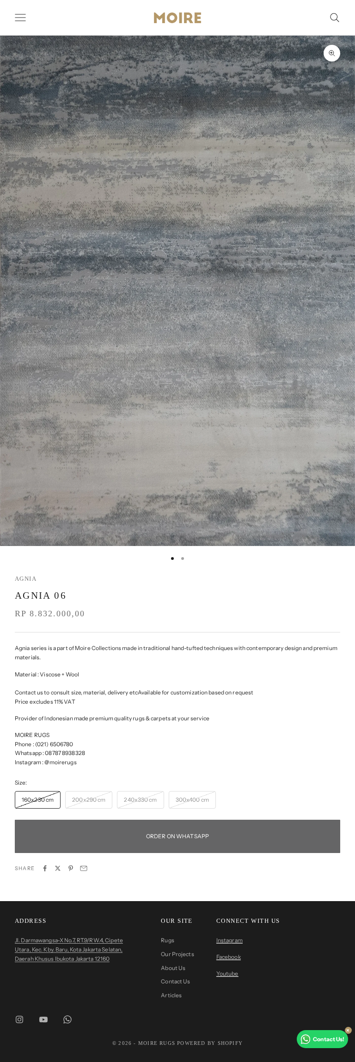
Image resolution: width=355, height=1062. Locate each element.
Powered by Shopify (210, 1043)
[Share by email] (83, 868)
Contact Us (175, 981)
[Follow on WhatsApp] (67, 1019)
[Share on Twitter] (57, 868)
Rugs (167, 940)
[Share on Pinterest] (70, 868)
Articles (171, 995)
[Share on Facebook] (45, 868)
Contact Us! (328, 1039)
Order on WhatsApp (177, 836)
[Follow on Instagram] (19, 1019)
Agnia (26, 578)
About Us (173, 967)
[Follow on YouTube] (43, 1019)
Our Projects (177, 954)
